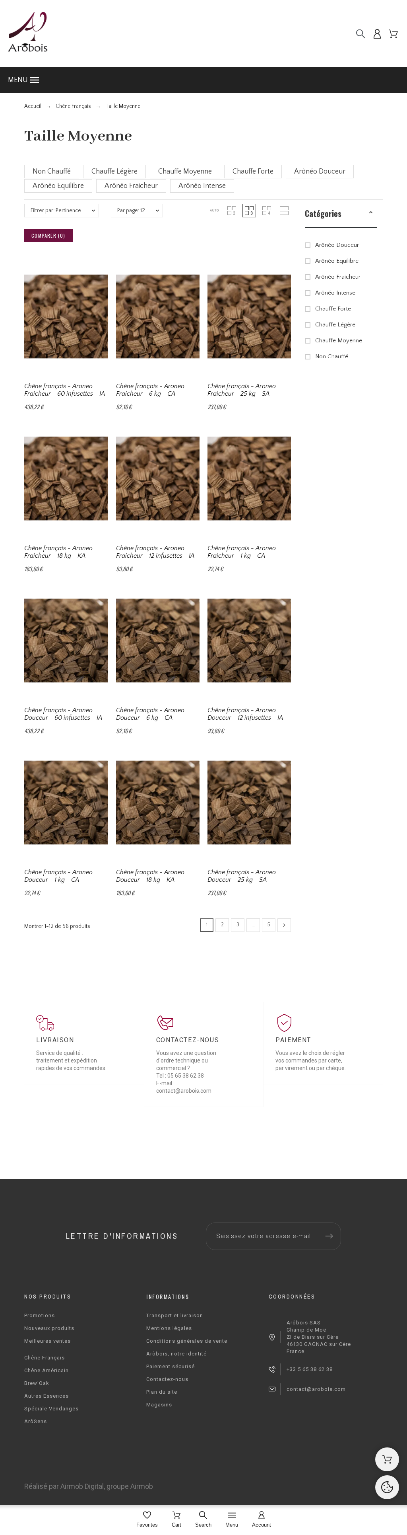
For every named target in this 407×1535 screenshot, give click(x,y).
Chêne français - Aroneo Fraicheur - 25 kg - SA (241, 390)
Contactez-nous (167, 1379)
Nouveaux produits (49, 1328)
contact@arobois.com (316, 1389)
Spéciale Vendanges (51, 1409)
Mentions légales (169, 1328)
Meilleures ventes (47, 1341)
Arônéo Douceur (337, 245)
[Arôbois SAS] (28, 33)
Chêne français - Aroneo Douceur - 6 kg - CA (150, 714)
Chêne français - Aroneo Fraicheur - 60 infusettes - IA (64, 390)
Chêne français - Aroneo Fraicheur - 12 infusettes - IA (155, 552)
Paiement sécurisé (170, 1366)
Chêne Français (44, 1358)
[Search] (360, 33)
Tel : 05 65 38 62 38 (180, 1075)
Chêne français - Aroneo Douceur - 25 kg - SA (241, 876)
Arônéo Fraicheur (337, 276)
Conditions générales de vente (186, 1341)
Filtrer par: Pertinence (56, 210)
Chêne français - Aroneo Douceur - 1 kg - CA (58, 876)
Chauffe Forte (333, 308)
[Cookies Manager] (387, 1487)
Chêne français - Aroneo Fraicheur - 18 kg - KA (58, 552)
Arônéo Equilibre (337, 261)
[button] (203, 80)
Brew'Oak (36, 1383)
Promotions (39, 1315)
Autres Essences (46, 1396)
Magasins (159, 1405)
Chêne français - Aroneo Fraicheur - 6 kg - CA (150, 390)
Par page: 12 (131, 210)
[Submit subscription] (329, 1236)
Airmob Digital (82, 1486)
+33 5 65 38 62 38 (310, 1369)
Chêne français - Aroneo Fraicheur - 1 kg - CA (241, 552)
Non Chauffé (331, 356)
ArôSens (35, 1421)
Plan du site (161, 1392)
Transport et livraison (174, 1315)
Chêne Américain (46, 1370)
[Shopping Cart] (387, 1459)
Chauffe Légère (335, 324)
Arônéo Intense (335, 292)
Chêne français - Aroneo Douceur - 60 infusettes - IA (63, 714)
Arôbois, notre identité (176, 1354)
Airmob (141, 1486)
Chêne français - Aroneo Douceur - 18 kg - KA (150, 876)
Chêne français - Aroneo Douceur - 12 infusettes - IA (245, 714)
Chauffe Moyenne (338, 340)
